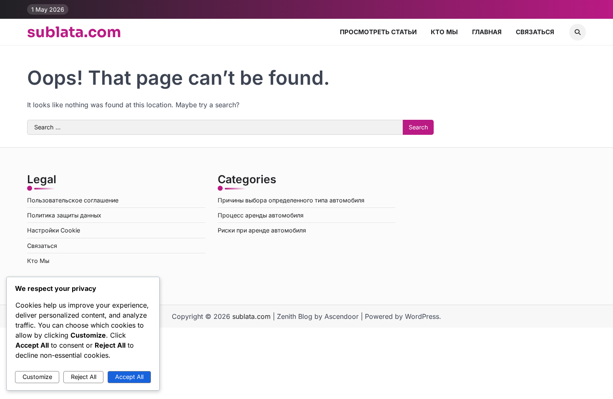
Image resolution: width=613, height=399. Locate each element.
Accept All (129, 376)
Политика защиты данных (64, 215)
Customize (37, 376)
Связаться (535, 32)
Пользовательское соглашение (72, 200)
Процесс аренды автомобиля (261, 215)
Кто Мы (444, 32)
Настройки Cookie (53, 230)
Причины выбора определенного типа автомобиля (291, 200)
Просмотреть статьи (378, 32)
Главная (487, 32)
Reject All (83, 376)
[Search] (577, 32)
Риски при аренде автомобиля (262, 230)
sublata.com (74, 32)
